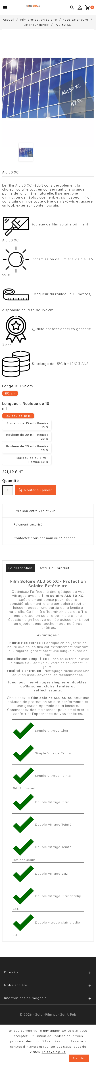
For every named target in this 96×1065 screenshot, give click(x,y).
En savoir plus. (54, 1052)
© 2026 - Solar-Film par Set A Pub (48, 1015)
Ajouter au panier (35, 490)
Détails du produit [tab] (54, 568)
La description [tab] (20, 568)
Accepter (79, 1058)
